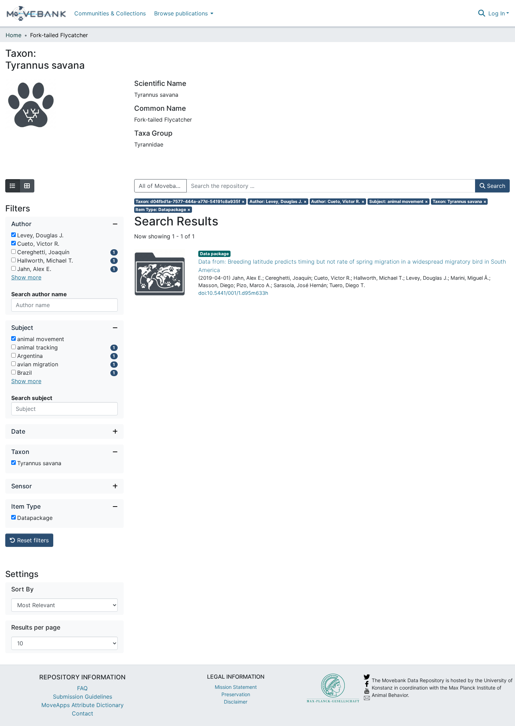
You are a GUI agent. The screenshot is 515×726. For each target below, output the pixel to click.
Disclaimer (235, 702)
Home (13, 35)
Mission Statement (236, 687)
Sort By (22, 589)
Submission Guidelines (82, 696)
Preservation (235, 694)
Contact (82, 713)
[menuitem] (183, 13)
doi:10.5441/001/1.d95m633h (233, 293)
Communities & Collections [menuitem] (110, 13)
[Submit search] (482, 13)
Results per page (35, 627)
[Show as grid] (27, 185)
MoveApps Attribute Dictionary (82, 704)
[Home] (36, 13)
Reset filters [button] (32, 540)
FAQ (82, 688)
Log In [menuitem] (496, 13)
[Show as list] (12, 185)
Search (495, 185)
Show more (26, 277)
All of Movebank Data (163, 185)
